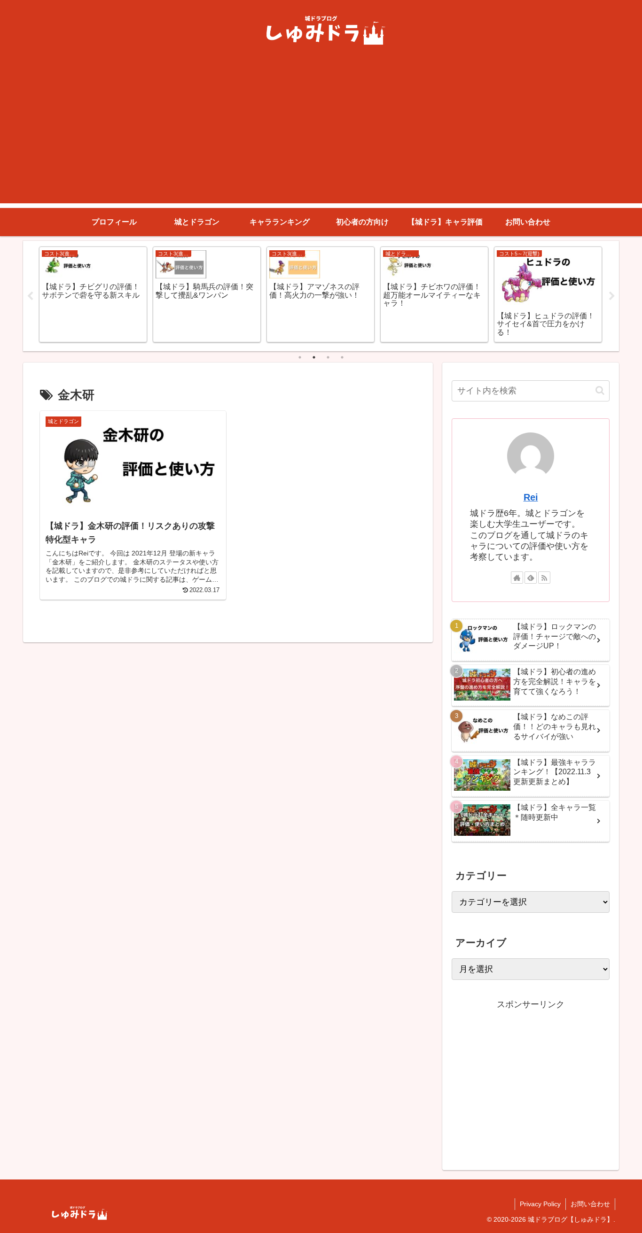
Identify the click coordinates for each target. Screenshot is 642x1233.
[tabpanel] (93, 294)
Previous (30, 296)
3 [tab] (328, 357)
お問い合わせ (590, 1204)
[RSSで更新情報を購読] (544, 577)
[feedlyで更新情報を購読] (531, 577)
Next (612, 296)
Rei (531, 497)
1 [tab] (300, 357)
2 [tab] (314, 357)
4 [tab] (342, 357)
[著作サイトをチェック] (517, 577)
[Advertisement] (321, 137)
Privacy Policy (540, 1204)
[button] (600, 390)
